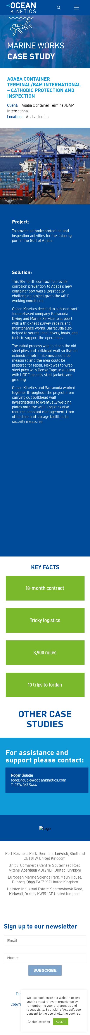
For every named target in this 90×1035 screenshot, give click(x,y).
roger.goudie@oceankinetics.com (38, 780)
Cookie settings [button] (39, 1021)
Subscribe (45, 970)
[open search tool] (59, 8)
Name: (9, 950)
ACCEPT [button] (61, 1021)
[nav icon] (76, 8)
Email (9, 933)
